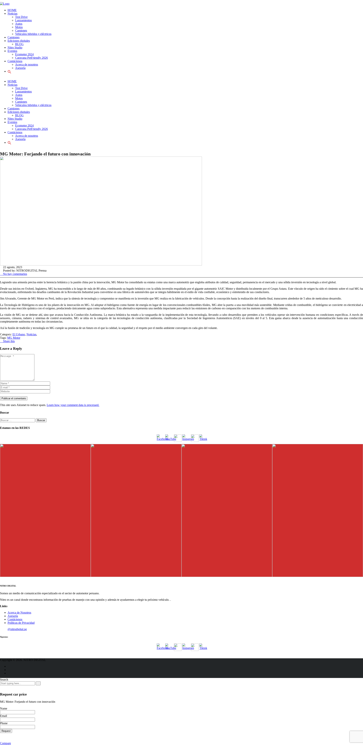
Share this (8, 341)
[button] (9, 142)
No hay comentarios (14, 274)
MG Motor (13, 337)
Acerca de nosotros (26, 64)
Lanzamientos (23, 20)
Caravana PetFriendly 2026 (31, 57)
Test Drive (21, 17)
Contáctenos (15, 619)
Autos (18, 23)
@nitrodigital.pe (17, 629)
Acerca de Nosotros (19, 612)
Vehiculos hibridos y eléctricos (33, 34)
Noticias (12, 13)
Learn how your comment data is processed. (73, 405)
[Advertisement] (13, 83)
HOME (12, 10)
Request (6, 731)
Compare (5, 743)
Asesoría (13, 616)
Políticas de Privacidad (21, 622)
